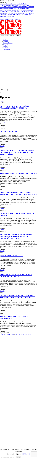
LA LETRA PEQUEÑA (8, 132)
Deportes (5, 47)
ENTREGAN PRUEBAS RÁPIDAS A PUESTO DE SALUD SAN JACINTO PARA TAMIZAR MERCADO (17, 14)
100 (21, 334)
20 (8, 334)
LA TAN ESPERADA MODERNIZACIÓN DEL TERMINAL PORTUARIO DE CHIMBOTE (17, 297)
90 (19, 334)
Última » (28, 334)
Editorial (5, 41)
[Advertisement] (18, 69)
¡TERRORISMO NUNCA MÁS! (11, 256)
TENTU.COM (26, 454)
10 (6, 334)
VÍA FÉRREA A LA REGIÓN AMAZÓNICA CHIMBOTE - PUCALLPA (16, 276)
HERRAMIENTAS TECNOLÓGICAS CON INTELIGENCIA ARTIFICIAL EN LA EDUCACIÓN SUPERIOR (16, 236)
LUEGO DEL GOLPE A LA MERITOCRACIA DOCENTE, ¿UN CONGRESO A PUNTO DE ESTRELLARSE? (17, 152)
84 (16, 334)
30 (9, 334)
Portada (5, 40)
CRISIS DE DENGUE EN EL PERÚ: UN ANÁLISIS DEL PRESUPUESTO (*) (15, 107)
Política (5, 46)
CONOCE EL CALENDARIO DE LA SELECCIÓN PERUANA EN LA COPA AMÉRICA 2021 (16, 9)
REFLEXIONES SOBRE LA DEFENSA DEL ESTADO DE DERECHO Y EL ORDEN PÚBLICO (18, 193)
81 (11, 334)
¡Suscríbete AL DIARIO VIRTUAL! (10, 19)
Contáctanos (6, 49)
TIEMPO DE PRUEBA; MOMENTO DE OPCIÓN (18, 173)
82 (13, 334)
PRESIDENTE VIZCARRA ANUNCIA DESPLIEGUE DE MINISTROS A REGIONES (17, 7)
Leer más (2, 122)
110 (23, 334)
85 (17, 334)
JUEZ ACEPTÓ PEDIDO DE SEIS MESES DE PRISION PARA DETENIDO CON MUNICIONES (18, 11)
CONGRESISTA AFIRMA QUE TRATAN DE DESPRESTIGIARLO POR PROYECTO (13, 4)
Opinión (5, 44)
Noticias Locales (7, 43)
